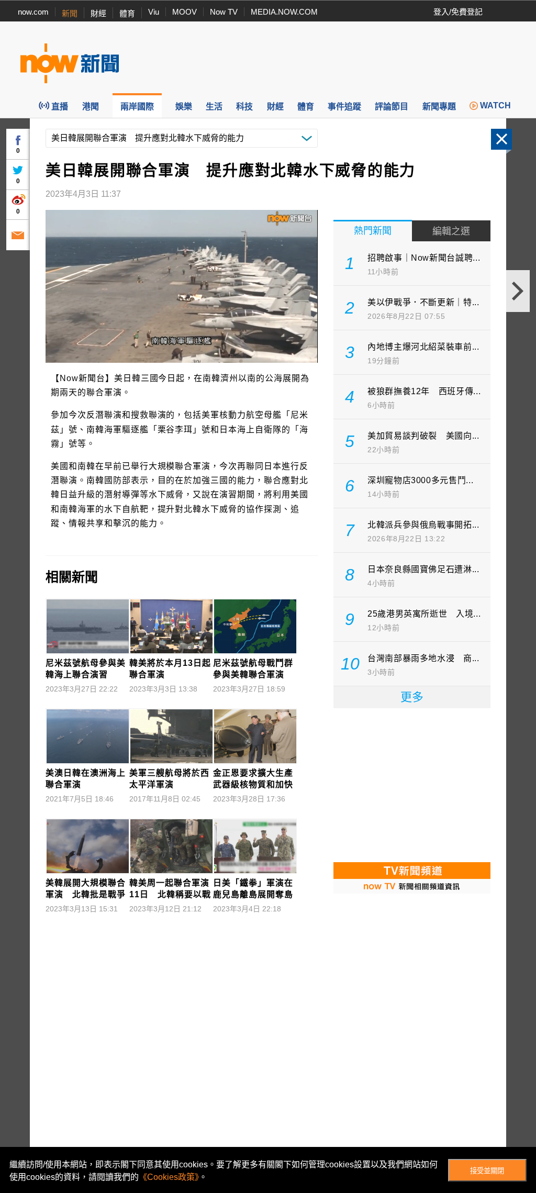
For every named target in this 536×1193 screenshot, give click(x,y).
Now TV (224, 11)
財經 (98, 13)
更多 (411, 697)
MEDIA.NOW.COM (284, 11)
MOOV (184, 11)
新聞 (69, 13)
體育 (127, 13)
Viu (153, 11)
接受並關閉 (487, 1171)
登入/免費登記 (458, 11)
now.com (33, 11)
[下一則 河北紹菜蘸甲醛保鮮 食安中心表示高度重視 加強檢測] (518, 291)
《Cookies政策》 (169, 1177)
